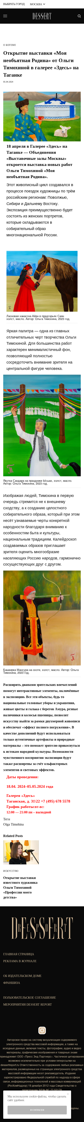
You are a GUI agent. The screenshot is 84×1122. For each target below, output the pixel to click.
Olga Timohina (13, 824)
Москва (36, 4)
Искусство (11, 871)
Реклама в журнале (20, 961)
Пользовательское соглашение (29, 997)
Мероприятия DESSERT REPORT (27, 1004)
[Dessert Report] (42, 16)
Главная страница (18, 954)
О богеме (9, 45)
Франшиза (11, 983)
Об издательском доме (22, 976)
